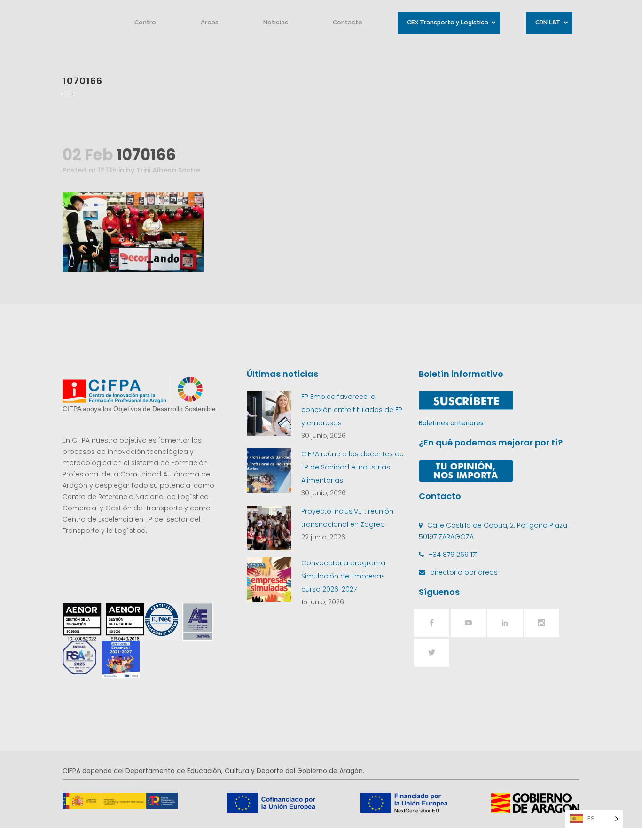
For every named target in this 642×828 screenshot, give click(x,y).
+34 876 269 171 (453, 554)
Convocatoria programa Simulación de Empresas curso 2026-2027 (343, 576)
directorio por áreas (464, 572)
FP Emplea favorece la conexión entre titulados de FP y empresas (351, 410)
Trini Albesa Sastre (168, 170)
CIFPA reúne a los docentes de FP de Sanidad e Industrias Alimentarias (352, 467)
